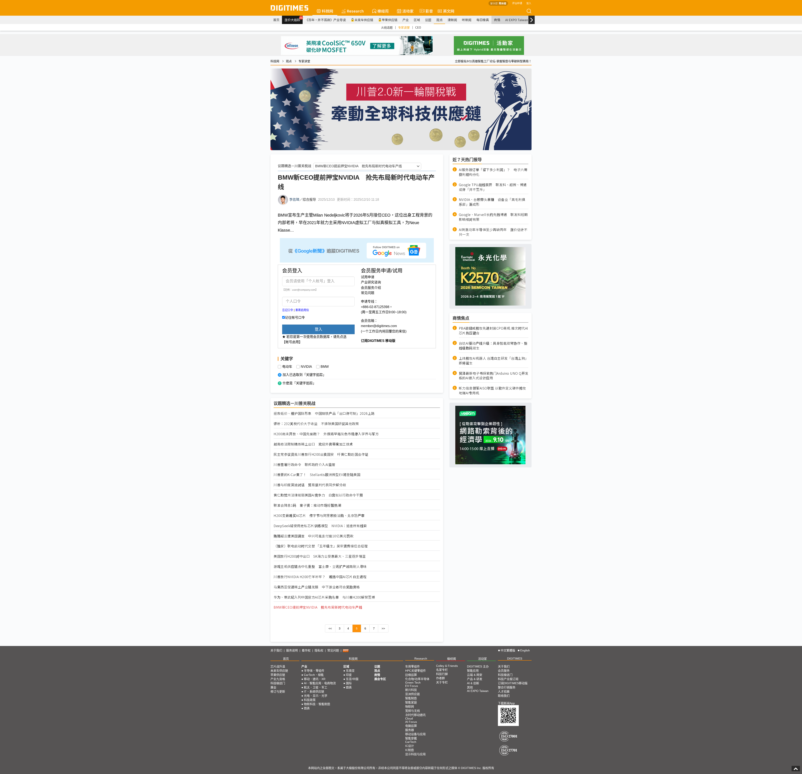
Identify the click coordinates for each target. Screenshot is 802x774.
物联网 (409, 706)
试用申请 (367, 277)
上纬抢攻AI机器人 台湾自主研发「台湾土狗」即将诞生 (493, 360)
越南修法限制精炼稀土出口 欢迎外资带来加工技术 (313, 444)
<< (330, 628)
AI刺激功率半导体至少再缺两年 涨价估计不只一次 (493, 232)
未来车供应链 (363, 20)
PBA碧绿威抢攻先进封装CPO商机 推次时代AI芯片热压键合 (493, 330)
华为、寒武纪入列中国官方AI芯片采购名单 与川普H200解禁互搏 (324, 597)
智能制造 (411, 698)
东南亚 (350, 670)
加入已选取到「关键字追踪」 (304, 375)
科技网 (327, 11)
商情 (497, 20)
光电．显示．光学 (315, 695)
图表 (307, 708)
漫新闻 (452, 20)
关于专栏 (442, 682)
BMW (325, 366)
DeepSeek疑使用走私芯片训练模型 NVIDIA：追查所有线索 (320, 525)
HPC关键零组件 (415, 670)
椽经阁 (383, 11)
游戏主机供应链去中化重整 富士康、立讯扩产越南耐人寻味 (320, 566)
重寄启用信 (302, 310)
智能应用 (473, 670)
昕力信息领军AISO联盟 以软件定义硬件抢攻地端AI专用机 (492, 390)
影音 (427, 11)
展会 (273, 687)
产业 (405, 20)
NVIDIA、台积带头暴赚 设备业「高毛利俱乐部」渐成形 (492, 202)
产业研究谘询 (371, 282)
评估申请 (517, 3)
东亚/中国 (352, 679)
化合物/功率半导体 (417, 679)
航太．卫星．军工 (315, 687)
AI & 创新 (473, 683)
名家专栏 (442, 669)
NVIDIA (306, 366)
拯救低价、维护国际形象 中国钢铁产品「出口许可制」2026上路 (324, 413)
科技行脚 (442, 674)
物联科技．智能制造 (317, 704)
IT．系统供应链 (314, 691)
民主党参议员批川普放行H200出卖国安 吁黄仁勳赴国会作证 (321, 454)
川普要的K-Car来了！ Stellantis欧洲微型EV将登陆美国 (317, 474)
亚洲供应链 (412, 694)
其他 (470, 687)
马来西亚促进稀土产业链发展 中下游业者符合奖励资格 (317, 587)
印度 (349, 674)
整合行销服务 (506, 687)
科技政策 (310, 700)
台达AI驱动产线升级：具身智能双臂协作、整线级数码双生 (493, 345)
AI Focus (411, 721)
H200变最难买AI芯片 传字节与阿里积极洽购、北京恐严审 (319, 515)
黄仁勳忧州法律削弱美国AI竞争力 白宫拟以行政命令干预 (318, 495)
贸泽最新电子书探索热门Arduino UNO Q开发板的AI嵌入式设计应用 (493, 375)
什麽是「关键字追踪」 (299, 383)
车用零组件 (412, 666)
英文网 (448, 11)
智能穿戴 (411, 738)
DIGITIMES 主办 (478, 666)
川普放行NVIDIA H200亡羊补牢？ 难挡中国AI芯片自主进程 (320, 576)
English (525, 650)
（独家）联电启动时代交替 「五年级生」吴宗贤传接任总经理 (321, 546)
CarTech (410, 742)
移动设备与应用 (415, 734)
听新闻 (466, 20)
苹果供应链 (389, 20)
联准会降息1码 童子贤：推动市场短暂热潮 (307, 505)
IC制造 (409, 750)
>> (383, 628)
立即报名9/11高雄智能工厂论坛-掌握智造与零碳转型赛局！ (493, 61)
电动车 (287, 366)
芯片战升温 (277, 666)
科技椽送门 (277, 683)
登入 (528, 3)
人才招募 (504, 691)
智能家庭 (411, 702)
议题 (428, 20)
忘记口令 (287, 310)
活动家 (408, 11)
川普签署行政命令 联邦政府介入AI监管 (304, 464)
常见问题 (367, 293)
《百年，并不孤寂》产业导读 (325, 20)
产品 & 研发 (474, 679)
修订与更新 (277, 691)
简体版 (502, 3)
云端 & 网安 (474, 674)
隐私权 (319, 650)
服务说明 (292, 650)
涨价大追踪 (293, 19)
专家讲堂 (404, 27)
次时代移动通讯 (415, 715)
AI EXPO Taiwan (516, 20)
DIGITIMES (514, 658)
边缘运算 (411, 674)
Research (355, 11)
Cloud (409, 718)
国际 (349, 683)
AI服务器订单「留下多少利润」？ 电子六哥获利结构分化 (493, 172)
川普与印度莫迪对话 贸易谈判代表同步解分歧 (310, 484)
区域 (417, 20)
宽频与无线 (412, 710)
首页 (276, 20)
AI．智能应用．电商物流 (320, 683)
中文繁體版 (508, 650)
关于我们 (276, 650)
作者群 (440, 678)
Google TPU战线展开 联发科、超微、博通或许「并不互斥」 (493, 187)
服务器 (409, 730)
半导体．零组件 (314, 670)
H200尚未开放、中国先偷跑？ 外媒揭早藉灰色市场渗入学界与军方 (326, 433)
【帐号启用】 (292, 342)
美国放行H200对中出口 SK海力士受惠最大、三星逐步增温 (320, 556)
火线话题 (387, 27)
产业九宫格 (277, 679)
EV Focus (411, 686)
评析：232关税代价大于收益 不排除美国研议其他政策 (316, 423)
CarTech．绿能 (314, 674)
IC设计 (409, 745)
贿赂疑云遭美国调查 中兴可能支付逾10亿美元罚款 (313, 536)
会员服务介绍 (371, 287)
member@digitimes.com (379, 326)
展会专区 (380, 679)
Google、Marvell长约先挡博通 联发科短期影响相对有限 (493, 217)
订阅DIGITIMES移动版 (513, 683)
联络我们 (504, 695)
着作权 (306, 650)
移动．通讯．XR (314, 679)
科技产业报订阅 (508, 679)
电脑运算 (411, 725)
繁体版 (494, 3)
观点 (439, 20)
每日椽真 (482, 20)
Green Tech (413, 682)
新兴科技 (411, 690)
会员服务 (504, 670)
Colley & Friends (447, 665)
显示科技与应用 (415, 754)
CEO (418, 27)
